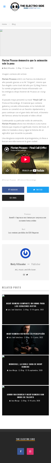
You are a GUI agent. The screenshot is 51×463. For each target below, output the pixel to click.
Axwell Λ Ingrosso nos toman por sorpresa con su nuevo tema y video (27, 217)
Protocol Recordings (27, 180)
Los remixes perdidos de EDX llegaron (23, 231)
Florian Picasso (9, 180)
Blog (19, 68)
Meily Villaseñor (9, 68)
